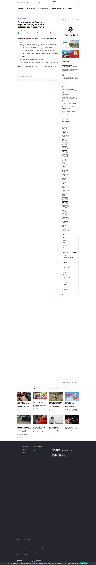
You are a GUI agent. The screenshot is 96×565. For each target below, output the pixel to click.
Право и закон (66, 277)
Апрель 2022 (65, 197)
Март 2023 (64, 182)
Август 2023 (64, 175)
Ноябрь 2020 (65, 219)
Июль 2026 (64, 128)
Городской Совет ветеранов (40, 448)
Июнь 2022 (64, 194)
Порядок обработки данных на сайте (58, 544)
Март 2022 (64, 198)
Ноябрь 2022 (65, 187)
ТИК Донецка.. (66, 289)
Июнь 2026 (64, 130)
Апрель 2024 (65, 164)
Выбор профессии (67, 8)
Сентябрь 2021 (65, 206)
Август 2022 (64, 191)
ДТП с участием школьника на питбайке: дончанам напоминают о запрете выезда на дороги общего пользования (24, 429)
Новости (28, 8)
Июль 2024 (64, 160)
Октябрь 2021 (65, 205)
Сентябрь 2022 (65, 190)
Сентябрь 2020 (65, 222)
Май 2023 (64, 179)
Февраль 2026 (65, 135)
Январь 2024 (65, 168)
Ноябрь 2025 (65, 139)
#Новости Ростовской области (69, 83)
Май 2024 (64, 163)
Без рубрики (66, 237)
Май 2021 (64, 211)
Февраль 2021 (65, 215)
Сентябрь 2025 (65, 142)
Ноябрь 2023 (65, 171)
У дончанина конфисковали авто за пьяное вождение (23, 404)
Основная (65, 272)
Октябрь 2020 (65, 221)
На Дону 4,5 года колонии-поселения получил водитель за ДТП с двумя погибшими (70, 105)
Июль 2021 (64, 209)
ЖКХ (64, 247)
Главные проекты (67, 245)
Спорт (64, 284)
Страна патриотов (44, 8)
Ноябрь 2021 (65, 203)
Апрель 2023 (65, 181)
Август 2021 (64, 207)
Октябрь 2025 (65, 140)
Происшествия (66, 279)
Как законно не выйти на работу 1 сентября (40, 401)
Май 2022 (64, 195)
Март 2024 (64, 166)
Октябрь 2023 (65, 172)
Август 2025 (64, 143)
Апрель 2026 (65, 132)
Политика (65, 274)
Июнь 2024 (64, 162)
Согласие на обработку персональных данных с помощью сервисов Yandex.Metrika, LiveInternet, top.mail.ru (36, 548)
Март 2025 (64, 150)
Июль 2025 (64, 144)
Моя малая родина (38, 446)
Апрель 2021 (65, 213)
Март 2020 (64, 229)
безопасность (21, 73)
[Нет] (94, 563)
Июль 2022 (64, 193)
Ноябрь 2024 (65, 155)
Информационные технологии (70, 252)
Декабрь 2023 (65, 170)
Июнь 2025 (64, 146)
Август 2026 (64, 127)
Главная (24, 444)
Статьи (33, 8)
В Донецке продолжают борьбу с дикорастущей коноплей (55, 404)
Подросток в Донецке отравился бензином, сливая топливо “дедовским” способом (39, 428)
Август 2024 (64, 159)
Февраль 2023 (65, 183)
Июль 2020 (64, 225)
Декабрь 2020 (65, 218)
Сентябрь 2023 (65, 174)
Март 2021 (64, 214)
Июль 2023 (64, 176)
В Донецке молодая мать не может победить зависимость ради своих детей (71, 428)
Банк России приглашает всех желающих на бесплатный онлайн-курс (70, 73)
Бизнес (64, 240)
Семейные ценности (56, 8)
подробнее (31, 563)
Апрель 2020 (65, 227)
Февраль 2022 (65, 199)
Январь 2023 (65, 185)
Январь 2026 (65, 136)
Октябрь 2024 (65, 156)
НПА (38, 8)
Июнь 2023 (64, 178)
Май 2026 (64, 131)
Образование (66, 264)
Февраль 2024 (65, 167)
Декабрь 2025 (65, 138)
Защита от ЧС (66, 250)
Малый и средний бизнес (69, 257)
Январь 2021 (65, 217)
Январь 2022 (65, 201)
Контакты (20, 12)
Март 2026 (64, 134)
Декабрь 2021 (65, 202)
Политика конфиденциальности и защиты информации (27, 546)
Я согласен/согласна (84, 563)
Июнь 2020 (64, 226)
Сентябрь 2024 (65, 158)
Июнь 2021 (64, 210)
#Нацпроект (21, 8)
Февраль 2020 (65, 230)
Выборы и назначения (68, 242)
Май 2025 (64, 147)
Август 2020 (65, 223)
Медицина (65, 260)
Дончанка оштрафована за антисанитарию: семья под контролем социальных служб (55, 428)
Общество (65, 269)
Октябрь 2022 (65, 189)
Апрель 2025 (65, 148)
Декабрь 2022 (65, 186)
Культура (65, 255)
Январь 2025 (65, 152)
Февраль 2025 (65, 151)
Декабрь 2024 (65, 154)
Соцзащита (65, 282)
